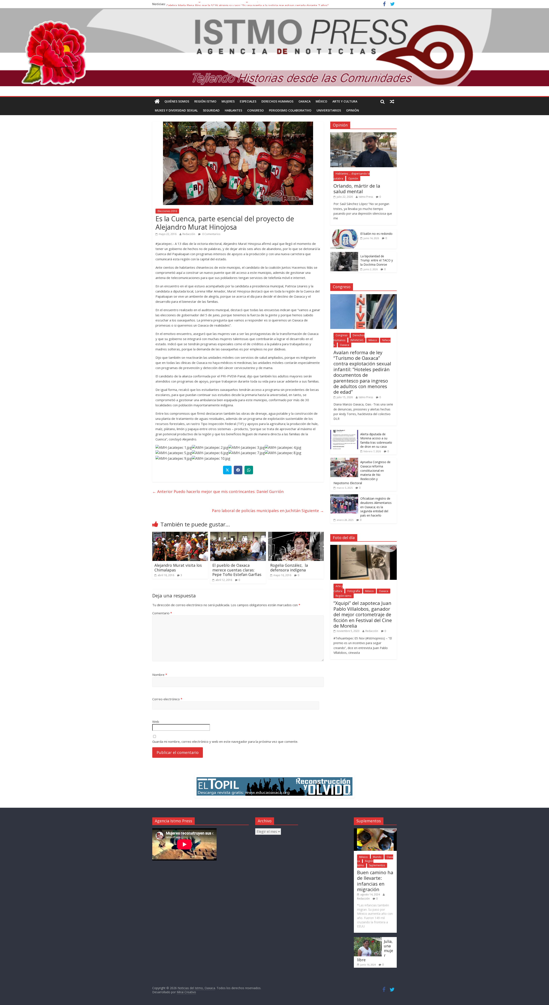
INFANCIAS (356, 340)
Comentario (162, 613)
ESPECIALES (248, 101)
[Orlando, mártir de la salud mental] (363, 135)
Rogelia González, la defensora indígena (289, 568)
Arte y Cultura (344, 101)
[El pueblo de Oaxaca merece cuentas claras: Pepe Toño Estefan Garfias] (238, 534)
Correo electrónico (167, 699)
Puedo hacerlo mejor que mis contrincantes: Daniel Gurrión (218, 491)
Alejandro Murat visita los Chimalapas (178, 568)
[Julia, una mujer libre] (368, 939)
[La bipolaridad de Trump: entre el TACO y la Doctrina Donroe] (344, 254)
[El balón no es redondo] (344, 232)
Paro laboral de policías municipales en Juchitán (268, 510)
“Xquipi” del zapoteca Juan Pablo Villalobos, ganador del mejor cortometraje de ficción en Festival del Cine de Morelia (362, 614)
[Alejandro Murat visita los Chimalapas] (180, 534)
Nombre (159, 674)
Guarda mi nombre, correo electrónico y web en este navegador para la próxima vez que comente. (225, 741)
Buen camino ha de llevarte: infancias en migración (375, 880)
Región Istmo (205, 101)
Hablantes (233, 110)
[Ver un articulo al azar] (392, 101)
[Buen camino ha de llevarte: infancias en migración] (375, 830)
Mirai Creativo (186, 992)
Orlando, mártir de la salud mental (356, 188)
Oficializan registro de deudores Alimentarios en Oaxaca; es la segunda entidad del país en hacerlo (376, 506)
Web (155, 721)
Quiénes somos (176, 101)
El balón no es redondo (376, 234)
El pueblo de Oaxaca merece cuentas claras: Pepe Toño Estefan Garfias (236, 570)
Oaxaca (305, 101)
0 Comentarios (211, 234)
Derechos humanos (277, 101)
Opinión (352, 110)
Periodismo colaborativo (290, 110)
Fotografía (353, 591)
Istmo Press (366, 197)
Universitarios (329, 110)
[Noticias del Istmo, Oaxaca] (274, 47)
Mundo (377, 857)
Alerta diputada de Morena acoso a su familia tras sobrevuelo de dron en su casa (376, 440)
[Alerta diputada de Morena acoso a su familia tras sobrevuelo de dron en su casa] (344, 432)
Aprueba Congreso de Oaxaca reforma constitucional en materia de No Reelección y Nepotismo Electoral (362, 472)
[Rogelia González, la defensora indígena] (296, 534)
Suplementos (377, 865)
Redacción (188, 234)
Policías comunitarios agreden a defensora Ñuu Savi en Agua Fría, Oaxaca (217, 4)
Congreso (255, 110)
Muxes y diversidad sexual (176, 110)
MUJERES (228, 101)
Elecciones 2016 (167, 211)
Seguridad (211, 110)
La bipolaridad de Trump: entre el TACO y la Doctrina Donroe (376, 260)
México (321, 101)
